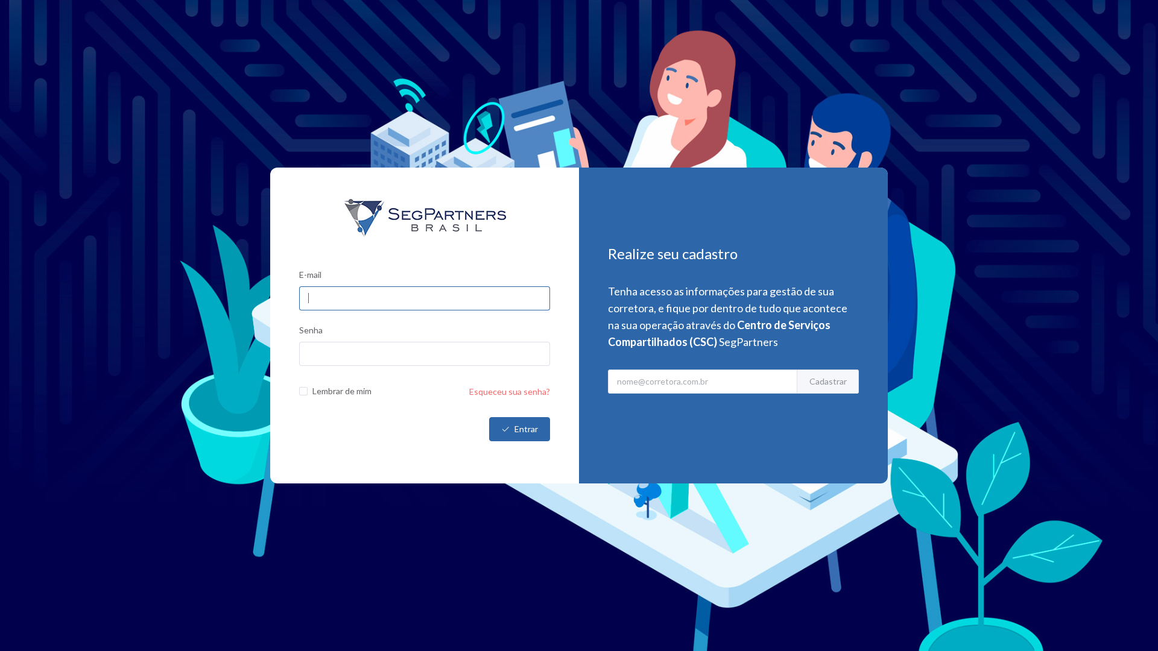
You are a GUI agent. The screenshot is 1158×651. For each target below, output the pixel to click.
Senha (311, 330)
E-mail (310, 274)
